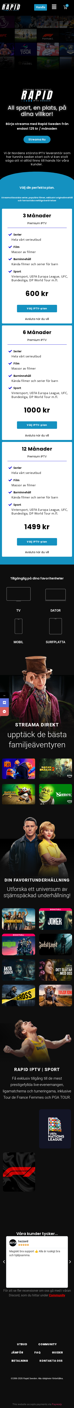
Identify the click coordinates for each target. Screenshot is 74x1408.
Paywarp (57, 1404)
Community (57, 1295)
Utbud (22, 1344)
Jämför (17, 1352)
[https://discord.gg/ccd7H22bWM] (4, 702)
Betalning (19, 1361)
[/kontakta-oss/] (4, 711)
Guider (57, 1352)
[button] (4, 1262)
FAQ (37, 1352)
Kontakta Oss (51, 1361)
